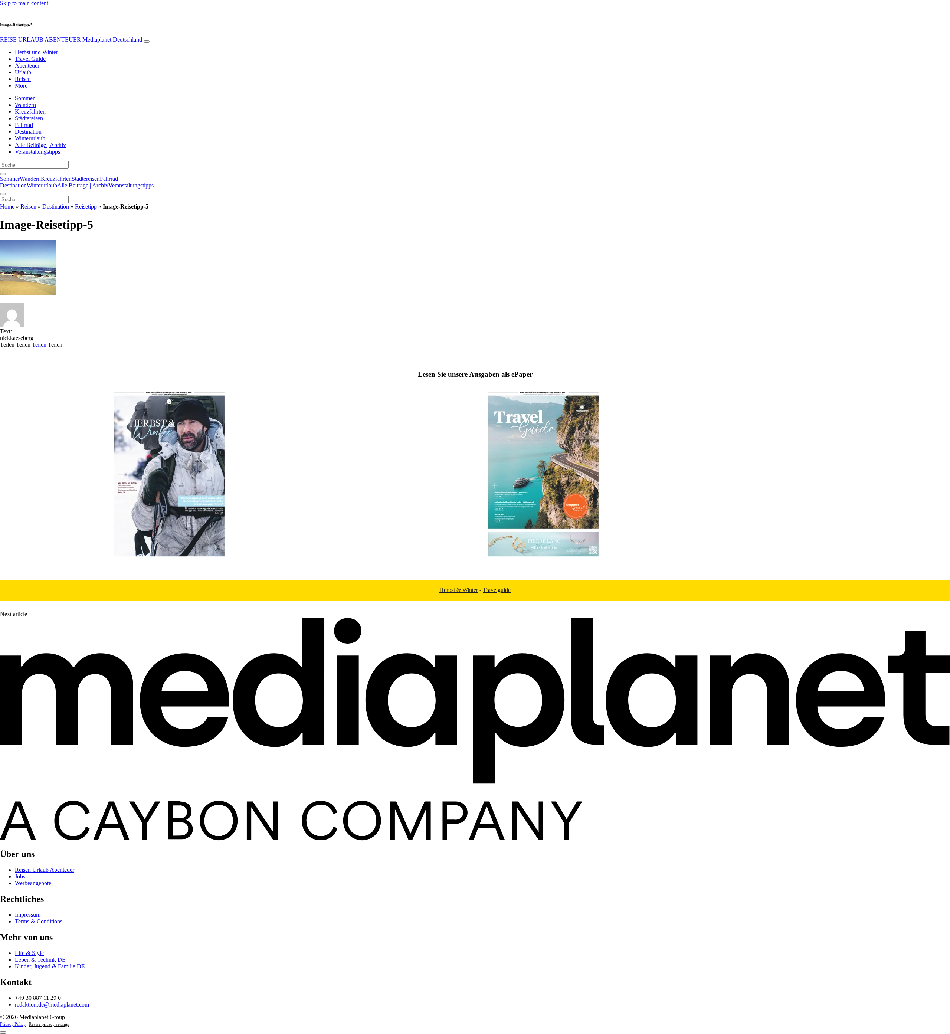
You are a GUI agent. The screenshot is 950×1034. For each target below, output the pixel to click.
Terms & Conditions (38, 921)
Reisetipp (86, 206)
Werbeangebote (33, 883)
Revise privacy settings (49, 1024)
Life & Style (29, 953)
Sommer (25, 98)
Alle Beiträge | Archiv (40, 145)
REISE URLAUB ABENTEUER (71, 39)
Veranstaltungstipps (37, 151)
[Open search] (3, 174)
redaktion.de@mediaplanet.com (52, 1004)
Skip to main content (24, 3)
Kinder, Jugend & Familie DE (50, 966)
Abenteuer (27, 65)
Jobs (20, 876)
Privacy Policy (13, 1024)
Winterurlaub (30, 138)
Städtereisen (29, 118)
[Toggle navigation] (147, 41)
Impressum (27, 915)
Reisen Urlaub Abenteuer (44, 870)
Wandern (25, 105)
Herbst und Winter (36, 52)
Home (7, 206)
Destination (28, 131)
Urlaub (23, 72)
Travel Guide (30, 59)
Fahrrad (24, 125)
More (21, 85)
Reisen (23, 79)
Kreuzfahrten (30, 111)
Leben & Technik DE (40, 959)
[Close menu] (3, 194)
